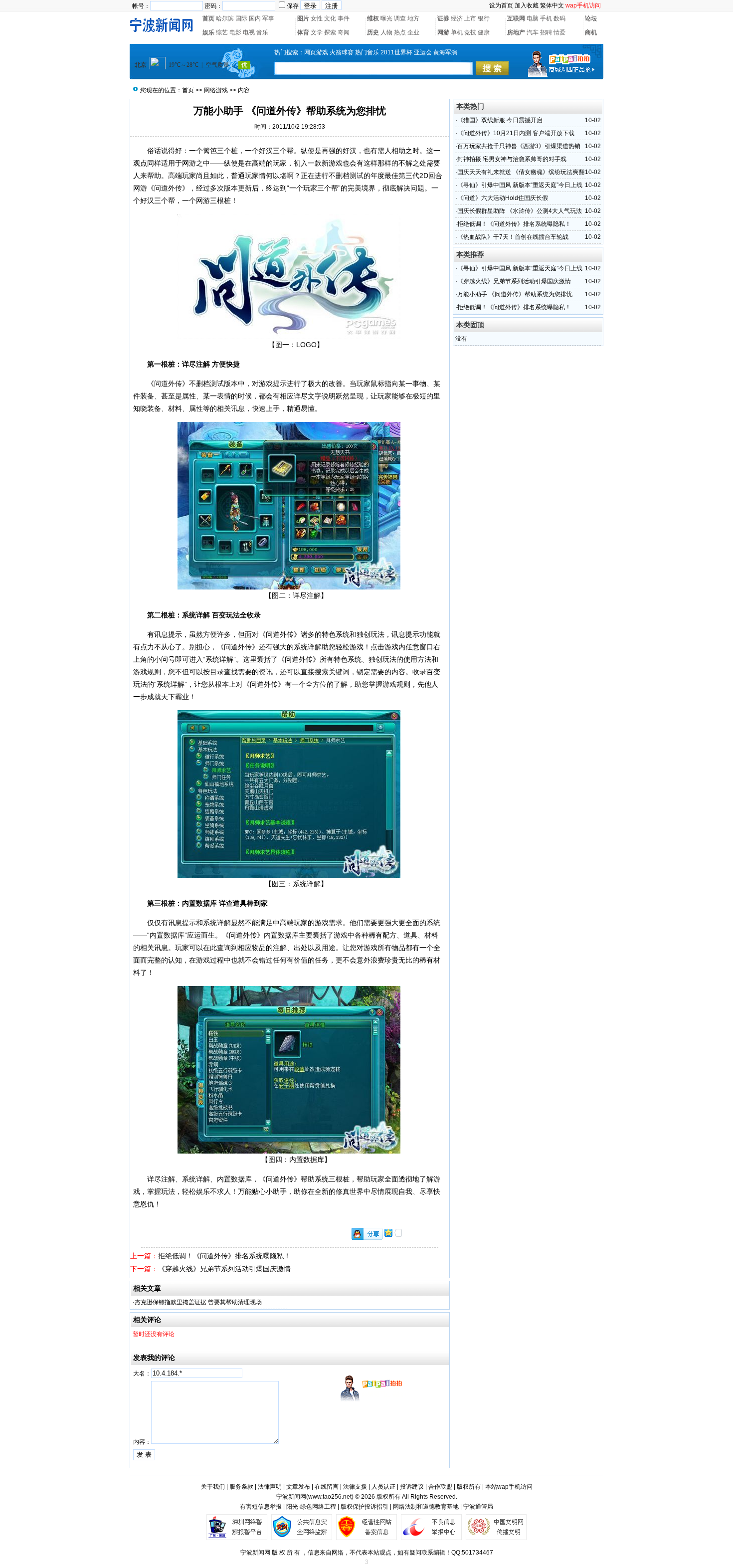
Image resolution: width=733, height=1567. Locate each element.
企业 (413, 32)
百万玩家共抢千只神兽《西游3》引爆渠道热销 (518, 146)
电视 (249, 32)
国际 (241, 18)
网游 (443, 32)
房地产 (516, 32)
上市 (470, 18)
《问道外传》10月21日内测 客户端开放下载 (515, 133)
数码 (559, 18)
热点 (400, 32)
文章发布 (298, 1486)
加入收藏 (527, 5)
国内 (255, 18)
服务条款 (241, 1486)
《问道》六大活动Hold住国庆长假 (502, 198)
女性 (317, 18)
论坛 (591, 18)
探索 (330, 32)
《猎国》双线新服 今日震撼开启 (500, 120)
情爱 (559, 32)
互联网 (516, 18)
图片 (303, 18)
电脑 (533, 18)
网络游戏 (216, 90)
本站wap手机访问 (509, 1486)
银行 (484, 18)
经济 (457, 18)
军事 (268, 18)
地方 (413, 18)
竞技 (470, 32)
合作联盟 (440, 1486)
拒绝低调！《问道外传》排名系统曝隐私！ (224, 1256)
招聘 (546, 32)
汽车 (533, 32)
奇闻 (344, 32)
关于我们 (213, 1486)
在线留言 (327, 1486)
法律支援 (355, 1486)
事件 (344, 18)
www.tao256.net (330, 1496)
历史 (373, 32)
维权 (373, 18)
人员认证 (383, 1486)
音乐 (262, 32)
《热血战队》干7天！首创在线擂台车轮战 (512, 236)
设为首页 (501, 5)
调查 (400, 18)
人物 (386, 32)
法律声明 (270, 1486)
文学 (317, 32)
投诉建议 (412, 1486)
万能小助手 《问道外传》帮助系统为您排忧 (514, 294)
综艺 (222, 32)
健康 (484, 32)
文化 (330, 18)
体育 (303, 32)
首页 (208, 18)
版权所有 (469, 1486)
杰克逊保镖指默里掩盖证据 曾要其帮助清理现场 (198, 1302)
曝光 (386, 18)
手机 (546, 18)
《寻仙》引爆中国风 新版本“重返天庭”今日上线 (519, 185)
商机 (591, 32)
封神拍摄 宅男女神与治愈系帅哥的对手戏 (511, 159)
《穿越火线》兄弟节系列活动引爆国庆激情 (224, 1269)
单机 (457, 32)
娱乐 (208, 32)
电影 (235, 32)
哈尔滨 (225, 18)
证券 (443, 18)
